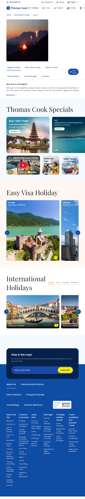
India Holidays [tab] (13, 394)
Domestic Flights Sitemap (47, 444)
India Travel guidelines (73, 450)
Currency (45, 76)
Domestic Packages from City (47, 429)
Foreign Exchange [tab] (35, 394)
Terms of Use (9, 436)
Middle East (76, 282)
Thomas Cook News (10, 463)
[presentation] (7, 232)
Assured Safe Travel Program (73, 431)
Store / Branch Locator (9, 429)
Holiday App (36, 435)
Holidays (22, 421)
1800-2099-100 (14, 2)
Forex (48, 8)
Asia (58, 282)
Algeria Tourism (13, 67)
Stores (61, 2)
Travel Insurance (22, 453)
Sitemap (47, 418)
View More (13, 131)
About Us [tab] (11, 384)
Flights (60, 8)
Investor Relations (9, 481)
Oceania (65, 282)
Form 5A (9, 485)
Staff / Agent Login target (36, 427)
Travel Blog (23, 464)
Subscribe (65, 370)
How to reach (13, 76)
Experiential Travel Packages (60, 431)
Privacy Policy (9, 445)
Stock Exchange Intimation (10, 469)
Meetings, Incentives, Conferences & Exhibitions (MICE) (24, 441)
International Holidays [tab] (32, 384)
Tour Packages (30, 76)
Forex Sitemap (47, 422)
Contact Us (48, 2)
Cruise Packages (60, 425)
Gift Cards (23, 448)
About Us (9, 421)
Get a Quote (74, 72)
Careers (9, 449)
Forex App (35, 438)
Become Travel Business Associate (10, 455)
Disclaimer (10, 440)
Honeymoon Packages (23, 425)
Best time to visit (32, 67)
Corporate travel (23, 468)
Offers (33, 432)
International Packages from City (49, 436)
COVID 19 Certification (73, 437)
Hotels (73, 8)
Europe (51, 282)
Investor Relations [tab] (33, 404)
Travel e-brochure (34, 422)
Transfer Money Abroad (34, 444)
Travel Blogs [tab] (12, 404)
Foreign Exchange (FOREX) (22, 431)
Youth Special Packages (60, 438)
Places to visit (51, 67)
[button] (56, 150)
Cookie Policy (9, 476)
